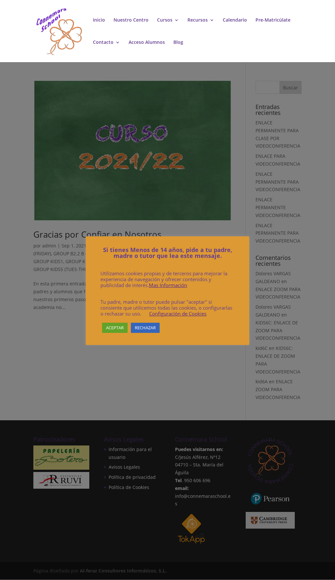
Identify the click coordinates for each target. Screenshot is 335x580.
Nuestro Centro (131, 20)
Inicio (99, 20)
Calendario (235, 20)
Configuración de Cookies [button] (177, 313)
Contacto (103, 42)
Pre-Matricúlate (273, 20)
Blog (178, 42)
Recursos (197, 20)
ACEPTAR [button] (115, 328)
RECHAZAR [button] (145, 328)
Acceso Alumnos (147, 42)
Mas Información (168, 285)
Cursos (164, 20)
